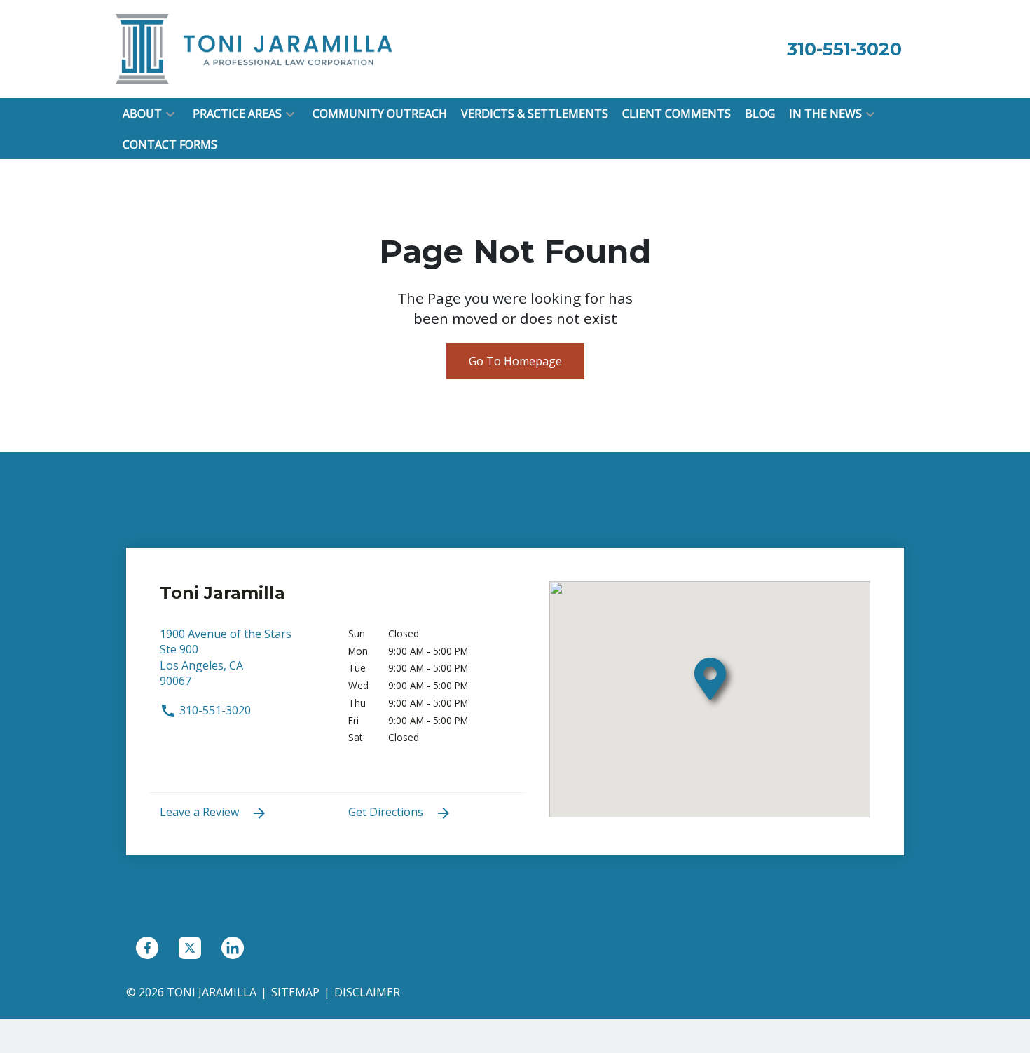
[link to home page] (255, 47)
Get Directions (387, 812)
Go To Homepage (515, 361)
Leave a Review (201, 812)
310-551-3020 (214, 710)
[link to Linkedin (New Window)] (232, 948)
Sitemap (295, 992)
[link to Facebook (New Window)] (147, 948)
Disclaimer (367, 992)
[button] (170, 114)
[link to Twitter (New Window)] (190, 948)
